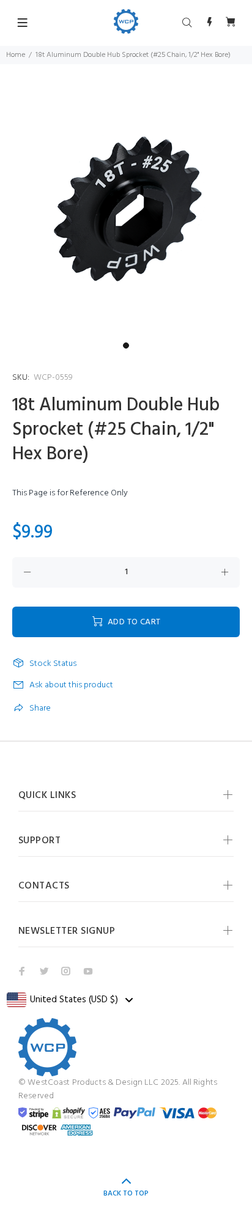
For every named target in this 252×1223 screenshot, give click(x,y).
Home (15, 55)
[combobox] (69, 1000)
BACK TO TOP (126, 1194)
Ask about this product (71, 685)
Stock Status (52, 664)
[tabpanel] (126, 210)
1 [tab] (126, 345)
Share (40, 708)
